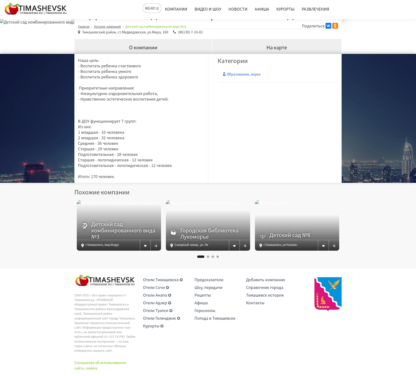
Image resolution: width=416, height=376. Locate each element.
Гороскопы (205, 310)
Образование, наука (243, 74)
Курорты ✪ (153, 325)
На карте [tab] (276, 47)
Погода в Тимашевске (215, 318)
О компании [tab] (143, 47)
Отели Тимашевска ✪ (163, 279)
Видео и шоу (208, 9)
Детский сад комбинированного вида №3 (123, 230)
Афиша (262, 9)
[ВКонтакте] (328, 26)
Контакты (255, 302)
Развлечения (315, 9)
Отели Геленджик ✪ (161, 318)
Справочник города (264, 287)
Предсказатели (209, 279)
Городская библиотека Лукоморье (209, 233)
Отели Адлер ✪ (157, 302)
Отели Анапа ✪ (157, 295)
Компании (176, 9)
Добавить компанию (265, 279)
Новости (237, 9)
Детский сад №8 (289, 235)
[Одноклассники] (335, 26)
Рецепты (203, 295)
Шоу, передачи (208, 287)
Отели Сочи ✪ (156, 287)
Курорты (285, 9)
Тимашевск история (265, 295)
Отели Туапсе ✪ (157, 310)
